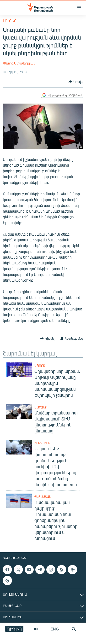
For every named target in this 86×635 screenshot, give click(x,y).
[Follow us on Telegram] (39, 569)
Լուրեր (9, 20)
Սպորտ (39, 365)
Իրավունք (42, 443)
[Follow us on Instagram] (50, 569)
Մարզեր (40, 407)
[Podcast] (72, 569)
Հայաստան (42, 497)
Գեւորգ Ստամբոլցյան (19, 63)
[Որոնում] (74, 629)
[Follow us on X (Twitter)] (18, 569)
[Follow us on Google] (7, 580)
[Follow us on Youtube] (29, 569)
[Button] (76, 82)
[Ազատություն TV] (35, 629)
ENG (54, 629)
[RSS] (61, 569)
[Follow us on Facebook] (7, 569)
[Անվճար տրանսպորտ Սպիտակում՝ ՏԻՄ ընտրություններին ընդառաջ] (19, 411)
